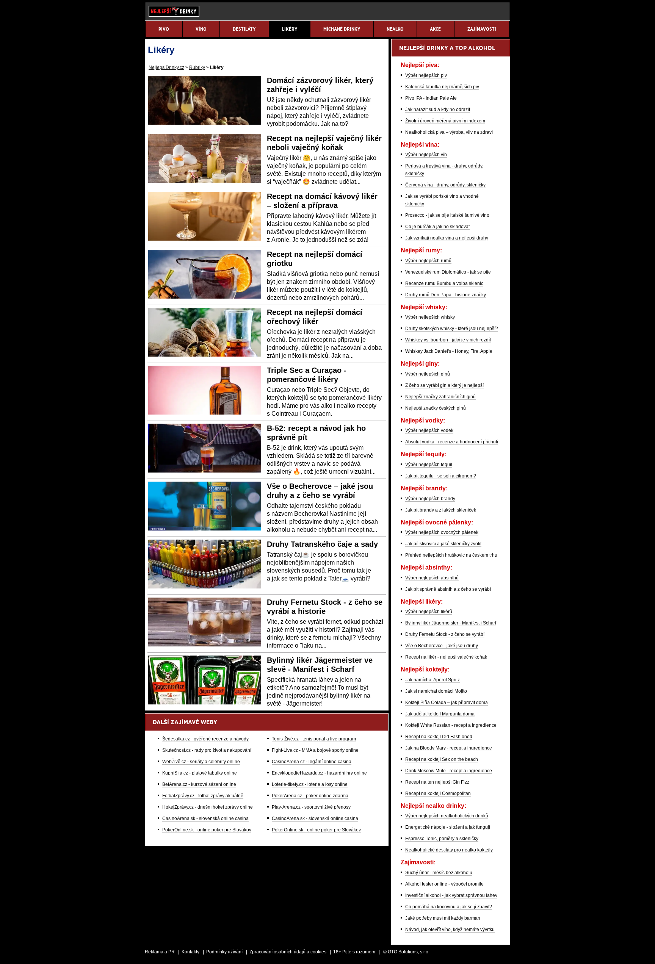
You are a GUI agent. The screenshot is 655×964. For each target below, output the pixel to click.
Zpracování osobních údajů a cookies (287, 952)
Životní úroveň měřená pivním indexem (445, 121)
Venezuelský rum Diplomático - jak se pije (448, 272)
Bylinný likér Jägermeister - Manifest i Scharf (450, 623)
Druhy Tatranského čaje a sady (322, 544)
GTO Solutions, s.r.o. (408, 952)
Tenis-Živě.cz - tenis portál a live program (314, 739)
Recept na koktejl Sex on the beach (441, 759)
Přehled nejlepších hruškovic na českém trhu (451, 555)
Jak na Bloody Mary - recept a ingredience (448, 748)
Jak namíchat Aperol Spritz (432, 679)
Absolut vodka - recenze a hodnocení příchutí (451, 441)
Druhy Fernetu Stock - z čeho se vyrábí (444, 634)
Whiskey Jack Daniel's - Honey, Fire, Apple (448, 351)
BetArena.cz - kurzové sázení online (199, 784)
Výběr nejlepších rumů (428, 260)
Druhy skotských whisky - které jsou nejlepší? (451, 328)
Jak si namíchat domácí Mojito (436, 691)
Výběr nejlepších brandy (430, 498)
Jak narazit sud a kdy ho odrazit (437, 109)
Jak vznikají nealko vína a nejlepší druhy (446, 238)
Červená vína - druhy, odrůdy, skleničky (445, 185)
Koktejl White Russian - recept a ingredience (451, 725)
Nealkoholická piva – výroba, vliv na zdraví (449, 132)
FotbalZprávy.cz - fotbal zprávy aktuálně (202, 795)
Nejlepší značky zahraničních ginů (440, 396)
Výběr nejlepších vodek (429, 430)
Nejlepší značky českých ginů (435, 408)
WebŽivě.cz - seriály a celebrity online (201, 761)
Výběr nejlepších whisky (430, 317)
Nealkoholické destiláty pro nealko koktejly (449, 850)
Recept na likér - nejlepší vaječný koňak (446, 657)
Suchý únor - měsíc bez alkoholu (438, 872)
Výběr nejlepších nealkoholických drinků (446, 815)
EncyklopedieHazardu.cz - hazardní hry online (319, 773)
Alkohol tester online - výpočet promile (444, 884)
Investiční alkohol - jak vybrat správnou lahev (451, 895)
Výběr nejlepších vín (426, 154)
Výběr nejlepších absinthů (432, 578)
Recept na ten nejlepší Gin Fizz (437, 782)
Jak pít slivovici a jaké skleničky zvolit (443, 543)
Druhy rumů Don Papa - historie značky (445, 294)
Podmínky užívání (224, 952)
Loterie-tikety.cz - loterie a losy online (310, 784)
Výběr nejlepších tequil (428, 464)
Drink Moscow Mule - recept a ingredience (448, 770)
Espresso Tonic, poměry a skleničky (441, 838)
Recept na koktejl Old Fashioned (438, 736)
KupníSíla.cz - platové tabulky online (199, 773)
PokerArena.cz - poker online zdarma (310, 795)
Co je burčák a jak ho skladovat (437, 226)
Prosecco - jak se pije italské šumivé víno (447, 215)
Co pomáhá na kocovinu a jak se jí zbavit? (448, 906)
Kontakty (190, 952)
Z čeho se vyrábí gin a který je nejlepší (444, 385)
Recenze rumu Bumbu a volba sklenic (444, 283)
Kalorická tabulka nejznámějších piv (442, 86)
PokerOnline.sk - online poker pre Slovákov (206, 830)
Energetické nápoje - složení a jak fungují (447, 827)
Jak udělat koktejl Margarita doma (440, 714)
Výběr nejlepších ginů (427, 374)
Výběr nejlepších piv (426, 75)
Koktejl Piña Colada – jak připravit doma (446, 702)
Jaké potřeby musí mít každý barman (442, 918)
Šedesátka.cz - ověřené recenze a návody (205, 739)
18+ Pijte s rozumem (354, 952)
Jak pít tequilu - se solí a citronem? (440, 476)
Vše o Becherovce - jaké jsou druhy (441, 645)
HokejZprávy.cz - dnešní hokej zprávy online (207, 807)
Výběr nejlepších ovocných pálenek (441, 532)
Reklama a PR (160, 952)
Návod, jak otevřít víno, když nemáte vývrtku (450, 929)
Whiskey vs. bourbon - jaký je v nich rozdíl (448, 340)
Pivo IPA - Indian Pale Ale (431, 98)
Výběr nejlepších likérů (428, 611)
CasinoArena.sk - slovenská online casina (205, 818)
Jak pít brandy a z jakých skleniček (440, 510)
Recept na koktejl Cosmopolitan (438, 793)
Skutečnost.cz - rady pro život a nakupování (206, 750)
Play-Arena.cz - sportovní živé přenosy (311, 807)
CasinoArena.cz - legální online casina (311, 761)
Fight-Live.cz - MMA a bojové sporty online (315, 750)
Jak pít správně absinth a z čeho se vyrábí (448, 589)
